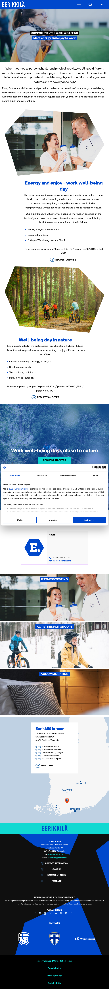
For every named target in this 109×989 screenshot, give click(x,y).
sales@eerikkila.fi (62, 560)
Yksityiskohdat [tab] (41, 475)
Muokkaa (53, 520)
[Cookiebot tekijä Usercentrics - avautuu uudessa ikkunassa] (94, 468)
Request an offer (54, 460)
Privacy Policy (54, 975)
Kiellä (19, 520)
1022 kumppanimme (18, 489)
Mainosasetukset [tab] (68, 475)
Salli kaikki (89, 520)
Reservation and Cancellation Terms (54, 961)
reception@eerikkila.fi (57, 858)
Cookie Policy (54, 968)
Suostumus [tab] (14, 475)
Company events (42, 33)
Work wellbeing (67, 33)
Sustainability (54, 983)
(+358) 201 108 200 (56, 854)
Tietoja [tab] (94, 475)
